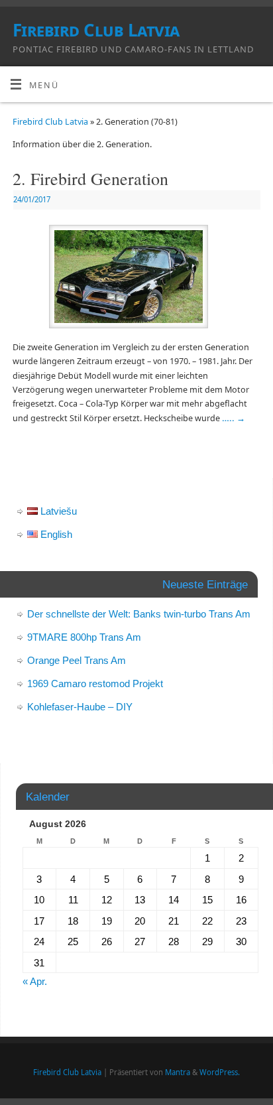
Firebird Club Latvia (96, 30)
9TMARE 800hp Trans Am (84, 637)
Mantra (177, 1072)
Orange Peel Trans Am (76, 660)
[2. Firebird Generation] (136, 279)
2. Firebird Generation (90, 178)
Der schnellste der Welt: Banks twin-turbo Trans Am (138, 613)
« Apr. (35, 981)
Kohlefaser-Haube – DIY (80, 706)
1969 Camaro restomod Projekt (95, 683)
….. (233, 418)
